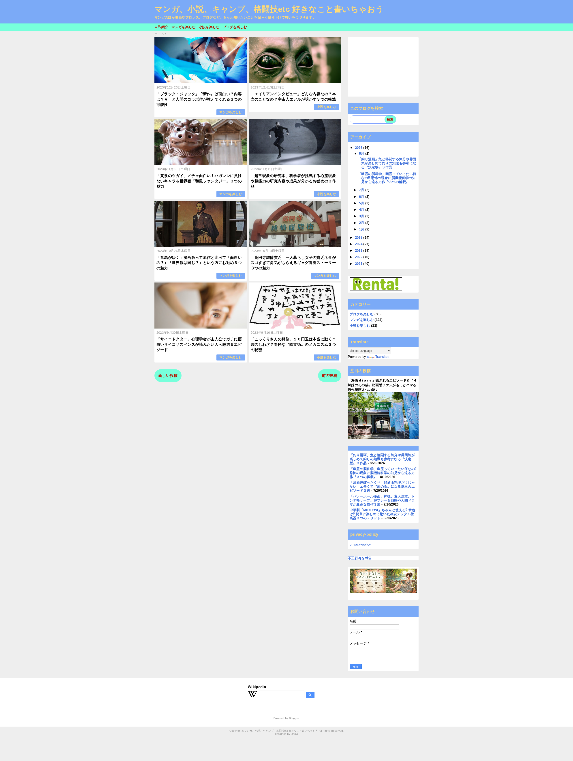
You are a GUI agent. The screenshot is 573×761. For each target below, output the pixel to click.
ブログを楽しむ (235, 27)
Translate (382, 356)
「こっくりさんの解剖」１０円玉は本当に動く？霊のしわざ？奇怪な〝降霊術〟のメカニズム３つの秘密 (293, 344)
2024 (359, 244)
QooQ (294, 734)
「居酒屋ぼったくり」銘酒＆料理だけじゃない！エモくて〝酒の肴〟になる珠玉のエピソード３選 (382, 486)
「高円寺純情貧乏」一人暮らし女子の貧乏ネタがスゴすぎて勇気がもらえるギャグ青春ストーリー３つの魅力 (293, 262)
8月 (362, 153)
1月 (362, 229)
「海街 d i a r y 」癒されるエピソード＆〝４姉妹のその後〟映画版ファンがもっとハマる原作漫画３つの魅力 (382, 385)
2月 (362, 223)
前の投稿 (329, 375)
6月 (362, 196)
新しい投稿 (168, 375)
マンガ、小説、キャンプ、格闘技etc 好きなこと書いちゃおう (269, 9)
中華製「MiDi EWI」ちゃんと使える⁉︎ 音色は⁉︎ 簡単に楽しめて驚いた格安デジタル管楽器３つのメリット (382, 514)
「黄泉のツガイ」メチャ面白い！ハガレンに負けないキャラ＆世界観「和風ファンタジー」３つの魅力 (199, 181)
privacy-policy (360, 544)
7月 (362, 190)
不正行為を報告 (360, 558)
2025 (359, 237)
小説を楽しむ (209, 27)
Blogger (294, 718)
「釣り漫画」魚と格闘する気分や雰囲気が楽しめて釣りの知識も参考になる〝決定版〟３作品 (387, 163)
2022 (359, 257)
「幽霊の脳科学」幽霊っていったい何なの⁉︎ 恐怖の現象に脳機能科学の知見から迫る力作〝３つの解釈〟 (387, 178)
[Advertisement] (383, 67)
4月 (362, 209)
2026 (359, 148)
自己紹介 (161, 27)
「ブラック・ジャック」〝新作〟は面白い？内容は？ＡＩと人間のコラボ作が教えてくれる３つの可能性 (199, 99)
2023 (359, 250)
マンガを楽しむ (183, 27)
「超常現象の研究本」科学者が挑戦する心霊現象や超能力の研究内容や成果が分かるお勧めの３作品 (293, 181)
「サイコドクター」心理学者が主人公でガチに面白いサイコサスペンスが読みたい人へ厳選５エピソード (199, 344)
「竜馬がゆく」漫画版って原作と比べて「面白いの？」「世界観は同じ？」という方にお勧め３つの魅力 (199, 262)
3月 (362, 216)
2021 (359, 264)
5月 (362, 203)
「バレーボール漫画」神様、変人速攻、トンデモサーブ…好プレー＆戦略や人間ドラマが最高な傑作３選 (382, 500)
